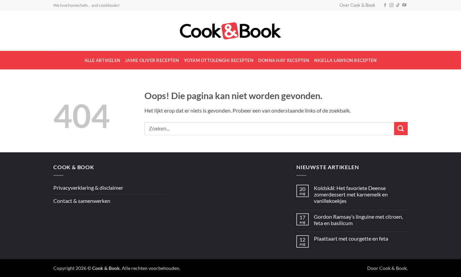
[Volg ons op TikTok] (398, 5)
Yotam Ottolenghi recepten (218, 60)
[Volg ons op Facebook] (385, 5)
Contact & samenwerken (81, 200)
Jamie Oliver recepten (152, 60)
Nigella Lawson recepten (345, 60)
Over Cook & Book (357, 5)
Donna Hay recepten (283, 60)
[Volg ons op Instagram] (391, 5)
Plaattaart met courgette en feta (351, 238)
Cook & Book (393, 268)
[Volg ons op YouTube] (404, 5)
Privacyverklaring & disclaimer (88, 187)
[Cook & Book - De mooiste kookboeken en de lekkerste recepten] (230, 30)
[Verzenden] (401, 128)
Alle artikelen (102, 60)
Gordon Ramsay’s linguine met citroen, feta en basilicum (358, 219)
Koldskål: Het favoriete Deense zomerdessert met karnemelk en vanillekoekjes (351, 194)
